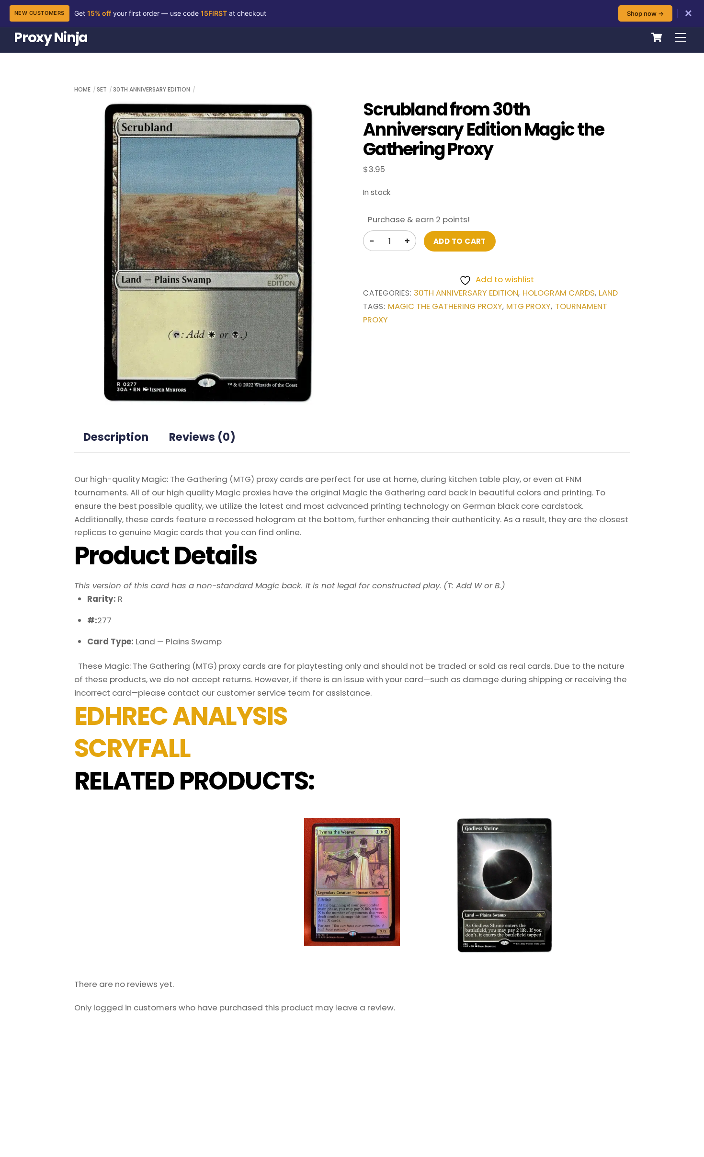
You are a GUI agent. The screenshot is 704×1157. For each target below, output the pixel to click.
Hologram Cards (558, 292)
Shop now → (645, 13)
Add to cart (459, 241)
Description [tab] (115, 437)
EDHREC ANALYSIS (180, 716)
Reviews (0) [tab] (202, 437)
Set (102, 89)
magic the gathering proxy (445, 306)
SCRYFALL (132, 748)
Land (608, 292)
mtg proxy (528, 306)
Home (82, 89)
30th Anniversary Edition (151, 89)
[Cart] (656, 37)
